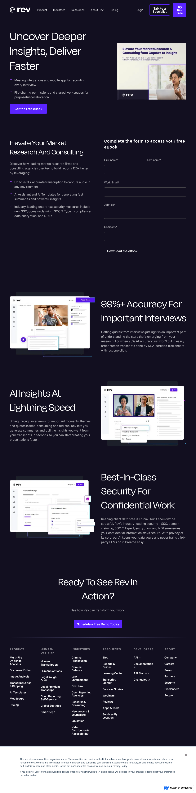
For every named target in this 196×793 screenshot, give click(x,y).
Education (78, 720)
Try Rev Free (179, 10)
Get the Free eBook (28, 109)
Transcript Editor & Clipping (20, 684)
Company (170, 657)
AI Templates (18, 692)
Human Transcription (49, 663)
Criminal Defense (77, 669)
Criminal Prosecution (79, 659)
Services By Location (110, 716)
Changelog (142, 679)
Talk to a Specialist (160, 10)
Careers (169, 663)
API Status (141, 673)
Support (169, 695)
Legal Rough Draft (48, 679)
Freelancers (171, 689)
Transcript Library (109, 681)
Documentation (143, 665)
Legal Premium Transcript (50, 688)
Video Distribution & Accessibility (80, 730)
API (137, 657)
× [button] (186, 753)
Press (168, 670)
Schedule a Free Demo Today (98, 624)
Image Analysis (19, 676)
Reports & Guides (109, 665)
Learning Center (113, 673)
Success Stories (113, 689)
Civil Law (77, 686)
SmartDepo (48, 712)
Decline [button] (168, 784)
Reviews (108, 701)
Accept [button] (151, 784)
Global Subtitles (51, 705)
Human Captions (51, 671)
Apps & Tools (111, 708)
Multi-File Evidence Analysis (16, 661)
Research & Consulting (79, 703)
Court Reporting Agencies (81, 694)
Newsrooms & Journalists (80, 713)
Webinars (109, 695)
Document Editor (20, 670)
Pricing (14, 704)
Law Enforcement (80, 678)
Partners (169, 676)
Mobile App (17, 698)
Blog (105, 657)
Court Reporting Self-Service (51, 698)
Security (169, 682)
